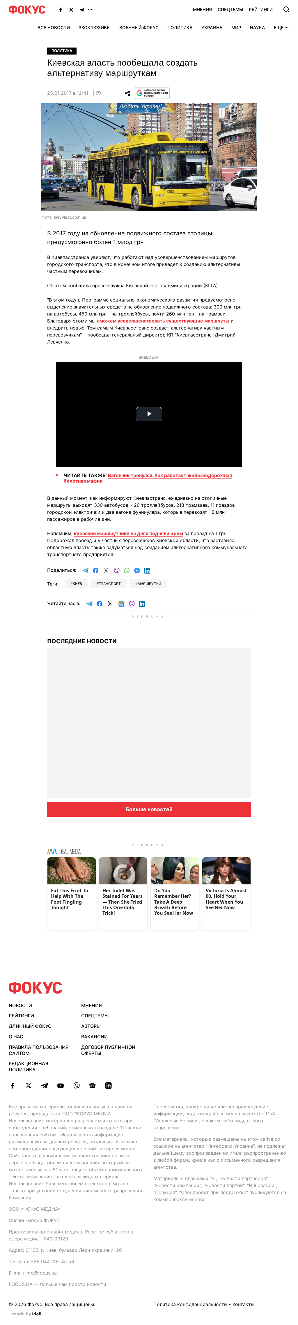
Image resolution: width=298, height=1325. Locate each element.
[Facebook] (61, 9)
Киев (77, 583)
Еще (278, 27)
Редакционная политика (28, 1066)
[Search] (286, 9)
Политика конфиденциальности (190, 1304)
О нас (16, 1037)
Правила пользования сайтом (39, 1050)
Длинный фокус (30, 1026)
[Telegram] (82, 9)
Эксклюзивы (95, 27)
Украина (212, 27)
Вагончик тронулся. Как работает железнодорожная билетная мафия (148, 478)
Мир (236, 27)
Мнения (202, 9)
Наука (257, 27)
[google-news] (92, 1086)
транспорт (110, 583)
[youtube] (60, 1086)
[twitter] (28, 1086)
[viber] (76, 1086)
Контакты (243, 1304)
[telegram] (44, 1086)
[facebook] (12, 1086)
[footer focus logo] (35, 988)
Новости (20, 1005)
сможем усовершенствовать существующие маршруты (163, 321)
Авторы (91, 1026)
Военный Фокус (139, 27)
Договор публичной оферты (108, 1050)
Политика (180, 27)
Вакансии (94, 1037)
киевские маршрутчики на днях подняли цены (128, 533)
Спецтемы (230, 9)
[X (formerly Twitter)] (71, 9)
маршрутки (149, 583)
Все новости (54, 27)
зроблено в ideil (27, 1314)
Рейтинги (261, 9)
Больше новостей (149, 809)
